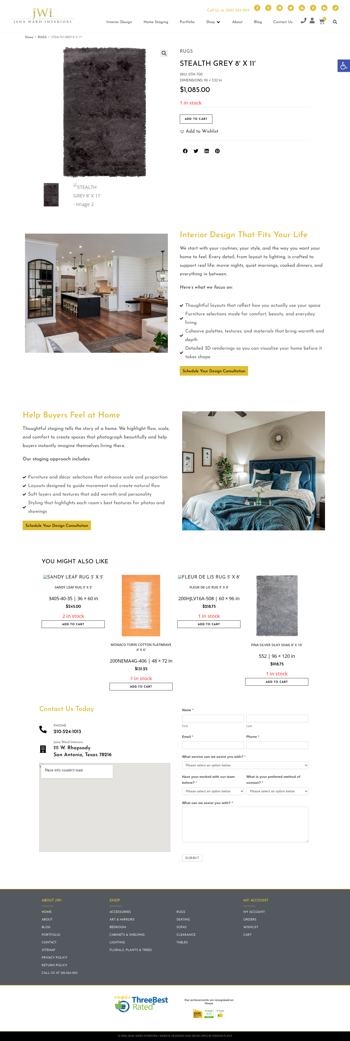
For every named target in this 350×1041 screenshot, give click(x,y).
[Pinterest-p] (313, 8)
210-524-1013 (67, 731)
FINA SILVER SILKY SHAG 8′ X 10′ (276, 645)
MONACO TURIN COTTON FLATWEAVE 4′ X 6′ (141, 647)
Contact (49, 942)
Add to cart (196, 119)
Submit (192, 858)
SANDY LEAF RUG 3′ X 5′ (73, 587)
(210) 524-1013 (237, 10)
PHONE (60, 726)
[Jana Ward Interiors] (43, 749)
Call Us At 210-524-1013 (60, 973)
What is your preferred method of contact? (273, 780)
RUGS (42, 37)
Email (187, 737)
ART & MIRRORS (122, 919)
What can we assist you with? (207, 803)
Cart (247, 934)
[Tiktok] (335, 8)
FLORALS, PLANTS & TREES (131, 950)
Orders (249, 919)
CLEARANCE (185, 934)
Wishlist (250, 927)
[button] (344, 66)
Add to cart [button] (73, 624)
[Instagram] (268, 8)
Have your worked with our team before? (208, 780)
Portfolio (51, 934)
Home (29, 37)
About (47, 919)
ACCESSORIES (120, 912)
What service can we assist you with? (213, 757)
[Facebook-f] (257, 8)
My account (254, 912)
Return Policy (54, 965)
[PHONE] (43, 729)
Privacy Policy (54, 957)
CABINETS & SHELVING (127, 934)
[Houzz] (324, 8)
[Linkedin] (279, 8)
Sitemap (48, 950)
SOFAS (181, 927)
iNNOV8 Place (222, 1036)
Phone (252, 737)
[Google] (302, 8)
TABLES (182, 942)
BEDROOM (118, 927)
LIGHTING (117, 942)
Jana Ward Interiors (68, 742)
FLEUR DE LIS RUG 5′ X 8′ (209, 587)
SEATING (183, 919)
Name (187, 710)
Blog (46, 927)
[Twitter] (291, 8)
